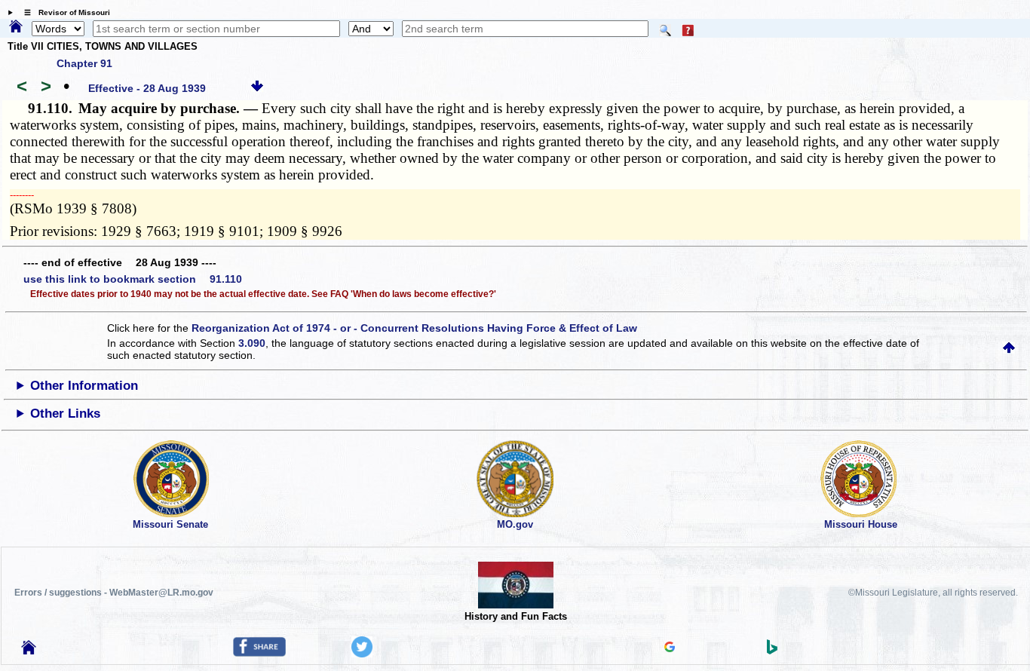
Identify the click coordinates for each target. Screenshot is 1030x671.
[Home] (16, 27)
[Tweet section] (361, 654)
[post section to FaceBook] (259, 653)
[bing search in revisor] (772, 651)
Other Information (84, 385)
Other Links (65, 413)
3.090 (251, 343)
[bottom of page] (257, 88)
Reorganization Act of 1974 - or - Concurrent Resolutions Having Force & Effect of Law (414, 328)
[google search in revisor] (669, 648)
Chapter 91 (84, 63)
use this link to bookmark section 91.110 (132, 279)
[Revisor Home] (28, 651)
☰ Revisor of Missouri (63, 12)
